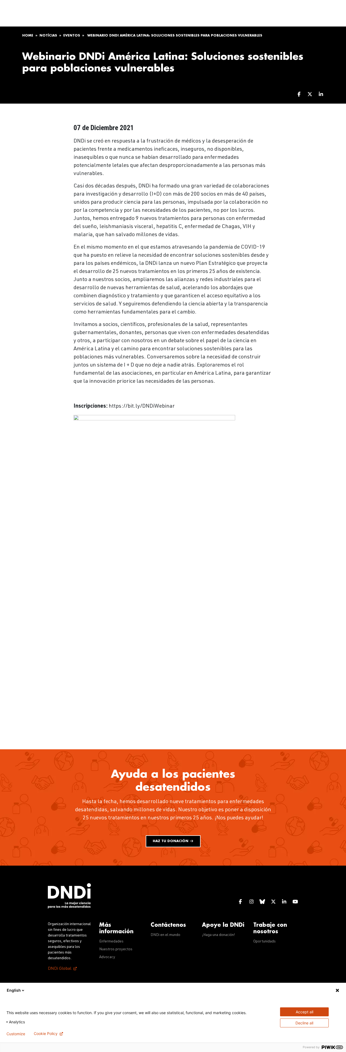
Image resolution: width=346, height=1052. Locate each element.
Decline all (304, 1023)
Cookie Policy (46, 1033)
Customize (15, 1033)
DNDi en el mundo (165, 935)
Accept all (304, 1012)
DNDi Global (59, 969)
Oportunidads (264, 942)
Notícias (48, 35)
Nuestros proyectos (115, 949)
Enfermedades (111, 942)
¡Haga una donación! (218, 935)
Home (27, 35)
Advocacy (107, 957)
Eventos (71, 35)
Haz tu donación (171, 841)
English (14, 990)
